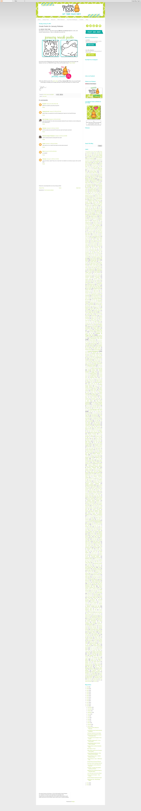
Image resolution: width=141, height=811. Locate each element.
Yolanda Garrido (45, 111)
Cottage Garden (88, 272)
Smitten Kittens (92, 592)
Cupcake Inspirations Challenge (92, 277)
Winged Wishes (89, 667)
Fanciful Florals (97, 310)
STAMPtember (99, 623)
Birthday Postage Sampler (90, 202)
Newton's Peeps (99, 499)
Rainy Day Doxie (98, 558)
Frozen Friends (93, 343)
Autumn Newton (93, 171)
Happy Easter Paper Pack (96, 362)
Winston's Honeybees (96, 671)
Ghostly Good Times (95, 347)
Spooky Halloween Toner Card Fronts (95, 611)
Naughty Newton (88, 444)
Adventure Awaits (95, 160)
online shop (55, 81)
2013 (88, 784)
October (89, 710)
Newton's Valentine (90, 516)
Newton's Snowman (96, 509)
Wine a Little (97, 666)
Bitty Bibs (89, 205)
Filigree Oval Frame (95, 318)
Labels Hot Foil (96, 408)
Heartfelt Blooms (91, 370)
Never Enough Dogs (98, 447)
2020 (88, 697)
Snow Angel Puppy (88, 594)
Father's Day (98, 314)
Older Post (78, 187)
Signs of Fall (87, 579)
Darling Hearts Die (91, 284)
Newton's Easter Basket (91, 485)
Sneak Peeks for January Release (94, 761)
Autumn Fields (95, 167)
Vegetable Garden (88, 657)
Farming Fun (91, 313)
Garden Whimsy (90, 346)
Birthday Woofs (89, 204)
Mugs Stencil (88, 441)
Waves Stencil (97, 661)
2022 (88, 693)
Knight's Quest (89, 408)
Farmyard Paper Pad (91, 314)
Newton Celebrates (89, 449)
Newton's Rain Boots (93, 504)
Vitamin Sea (93, 659)
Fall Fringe (97, 304)
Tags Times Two (95, 635)
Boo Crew (98, 211)
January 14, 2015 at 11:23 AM (53, 159)
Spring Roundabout (91, 620)
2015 (88, 705)
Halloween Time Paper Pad (91, 357)
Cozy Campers (88, 273)
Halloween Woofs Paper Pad (95, 358)
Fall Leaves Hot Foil (94, 305)
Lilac (100, 414)
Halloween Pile (87, 356)
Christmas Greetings (97, 246)
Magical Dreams (88, 428)
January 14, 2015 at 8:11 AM (50, 151)
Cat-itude (92, 237)
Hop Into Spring (95, 395)
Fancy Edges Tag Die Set (91, 312)
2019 (88, 699)
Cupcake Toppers (88, 278)
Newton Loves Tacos (89, 460)
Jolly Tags (100, 404)
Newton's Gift (94, 487)
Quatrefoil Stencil (88, 557)
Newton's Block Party (91, 471)
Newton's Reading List (89, 506)
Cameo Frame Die (96, 221)
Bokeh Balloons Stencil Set (96, 209)
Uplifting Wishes (93, 655)
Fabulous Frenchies (89, 303)
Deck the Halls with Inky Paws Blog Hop (93, 287)
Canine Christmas (96, 225)
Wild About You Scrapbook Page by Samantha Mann (94, 771)
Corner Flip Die (89, 271)
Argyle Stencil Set (93, 163)
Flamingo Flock (88, 323)
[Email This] (56, 94)
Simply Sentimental (96, 580)
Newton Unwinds (96, 462)
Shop (87, 19)
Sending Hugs (90, 571)
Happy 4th (87, 361)
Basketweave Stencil (96, 181)
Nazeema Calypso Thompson (48, 135)
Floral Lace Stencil (94, 326)
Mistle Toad (91, 437)
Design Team (46, 19)
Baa (93, 174)
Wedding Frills (88, 662)
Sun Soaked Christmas (89, 630)
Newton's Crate (89, 482)
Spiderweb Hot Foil (88, 607)
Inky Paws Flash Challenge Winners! (94, 763)
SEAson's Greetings (98, 569)
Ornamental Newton (88, 521)
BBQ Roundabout (96, 182)
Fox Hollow (91, 331)
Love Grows (87, 422)
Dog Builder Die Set (95, 292)
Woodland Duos (98, 676)
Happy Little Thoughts (91, 364)
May (88, 719)
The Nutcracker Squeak (97, 639)
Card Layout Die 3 (98, 230)
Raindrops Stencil (88, 558)
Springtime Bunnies (96, 622)
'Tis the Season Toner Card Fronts (91, 151)
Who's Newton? (61, 19)
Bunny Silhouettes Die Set (93, 218)
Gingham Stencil (88, 349)
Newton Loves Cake (89, 457)
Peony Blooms (99, 532)
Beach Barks (96, 183)
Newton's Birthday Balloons (96, 466)
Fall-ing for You (96, 307)
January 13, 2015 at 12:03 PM (61, 135)
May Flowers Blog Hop (93, 431)
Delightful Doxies (96, 288)
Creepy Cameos (97, 274)
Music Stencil (88, 442)
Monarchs (87, 438)
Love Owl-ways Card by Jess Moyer (94, 773)
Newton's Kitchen (88, 493)
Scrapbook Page (88, 566)
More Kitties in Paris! (91, 748)
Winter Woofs (99, 675)
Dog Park (86, 294)
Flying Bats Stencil (98, 329)
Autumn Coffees (88, 167)
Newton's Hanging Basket (96, 488)
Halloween (94, 352)
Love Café (90, 421)
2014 (88, 783)
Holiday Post (99, 390)
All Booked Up (98, 161)
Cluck (86, 261)
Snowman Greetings (93, 602)
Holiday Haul (95, 388)
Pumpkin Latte (90, 548)
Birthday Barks (97, 194)
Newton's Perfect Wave (90, 502)
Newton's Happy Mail (89, 489)
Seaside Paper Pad (88, 569)
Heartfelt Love (94, 374)
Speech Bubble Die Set (93, 606)
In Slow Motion (89, 400)
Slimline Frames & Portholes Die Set (93, 585)
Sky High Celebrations (92, 583)
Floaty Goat (89, 325)
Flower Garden (96, 328)
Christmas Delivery (93, 245)
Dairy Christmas (95, 282)
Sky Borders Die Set (97, 582)
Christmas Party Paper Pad (90, 248)
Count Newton (97, 272)
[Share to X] (59, 94)
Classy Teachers (93, 258)
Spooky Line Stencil (89, 612)
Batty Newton (88, 182)
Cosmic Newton (97, 271)
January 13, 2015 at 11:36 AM (53, 128)
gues (86, 351)
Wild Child (90, 666)
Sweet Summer (94, 633)
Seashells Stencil (96, 568)
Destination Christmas (97, 289)
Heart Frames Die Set (97, 368)
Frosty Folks (94, 342)
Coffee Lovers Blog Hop (94, 265)
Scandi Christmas (97, 564)
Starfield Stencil (89, 624)
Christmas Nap (97, 247)
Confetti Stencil (92, 269)
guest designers (93, 351)
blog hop (95, 208)
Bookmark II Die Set (89, 214)
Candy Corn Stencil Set (96, 224)
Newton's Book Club (89, 473)
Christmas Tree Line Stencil (96, 253)
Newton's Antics (98, 463)
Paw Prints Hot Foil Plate (94, 529)
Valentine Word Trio (97, 656)
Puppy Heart (87, 551)
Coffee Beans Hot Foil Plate (93, 262)
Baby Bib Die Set (99, 174)
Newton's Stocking (88, 510)
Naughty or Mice (98, 444)
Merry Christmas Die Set (95, 435)
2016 (88, 704)
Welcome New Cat (96, 662)
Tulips (88, 652)
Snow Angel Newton (97, 593)
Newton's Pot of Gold (90, 503)
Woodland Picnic (88, 677)
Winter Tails (92, 675)
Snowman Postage (92, 603)
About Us (53, 19)
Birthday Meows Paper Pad (92, 198)
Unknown (44, 128)
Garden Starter (99, 344)
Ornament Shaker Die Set (95, 520)
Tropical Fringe (88, 651)
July (88, 715)
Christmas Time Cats (96, 251)
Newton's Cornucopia (92, 479)
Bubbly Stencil (94, 216)
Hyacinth (99, 399)
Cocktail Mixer (93, 261)
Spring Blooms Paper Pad (97, 617)
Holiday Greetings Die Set (91, 387)
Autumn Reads (95, 173)
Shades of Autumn (96, 574)
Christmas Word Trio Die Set (95, 256)
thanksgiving (90, 639)
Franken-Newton (92, 339)
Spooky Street (95, 616)
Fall (87, 304)
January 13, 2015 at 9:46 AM (54, 119)
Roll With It (87, 563)
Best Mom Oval (92, 192)
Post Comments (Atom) (49, 190)
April (89, 721)
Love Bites (96, 420)
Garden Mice (92, 344)
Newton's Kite (95, 493)
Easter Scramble (88, 298)
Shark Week (91, 578)
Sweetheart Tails (96, 634)
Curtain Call (95, 279)
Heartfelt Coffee (94, 371)
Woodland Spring (98, 677)
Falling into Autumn (89, 308)
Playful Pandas (88, 542)
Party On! (96, 526)
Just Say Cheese (96, 405)
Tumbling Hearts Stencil (97, 652)
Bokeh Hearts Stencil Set (90, 210)
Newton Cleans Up (98, 449)
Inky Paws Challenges (72, 19)
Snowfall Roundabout (90, 599)
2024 (88, 690)
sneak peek (44, 96)
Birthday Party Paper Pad (94, 200)
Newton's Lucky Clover (95, 494)
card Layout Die (91, 230)
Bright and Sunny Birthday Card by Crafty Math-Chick (94, 735)
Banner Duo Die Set (95, 177)
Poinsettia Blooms (96, 542)
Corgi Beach (99, 269)
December (90, 707)
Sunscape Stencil (91, 632)
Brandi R (44, 103)
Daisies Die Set (92, 283)
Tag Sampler (87, 635)
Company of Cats (91, 268)
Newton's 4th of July (89, 463)
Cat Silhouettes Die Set (96, 236)
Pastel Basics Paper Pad (92, 527)
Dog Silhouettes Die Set (94, 294)
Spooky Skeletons (88, 614)
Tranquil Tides (88, 645)
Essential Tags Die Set (96, 299)
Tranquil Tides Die (97, 645)
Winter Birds (94, 673)
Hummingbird (94, 399)
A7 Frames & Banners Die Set (93, 158)
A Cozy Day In (89, 153)
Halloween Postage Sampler (97, 356)
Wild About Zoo (98, 665)
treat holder (87, 646)
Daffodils (98, 281)
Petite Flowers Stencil (94, 535)
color (86, 268)
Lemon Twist (87, 412)
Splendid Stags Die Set (90, 609)
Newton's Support (91, 513)
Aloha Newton (88, 162)
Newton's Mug (99, 497)
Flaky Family (97, 321)
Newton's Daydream (89, 484)
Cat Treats (87, 237)
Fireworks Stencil (94, 320)
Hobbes (91, 382)
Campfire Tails (88, 222)
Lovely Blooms (97, 425)
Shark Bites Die (95, 577)
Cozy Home (95, 273)
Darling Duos (99, 283)
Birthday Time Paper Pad (97, 203)
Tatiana (43, 143)
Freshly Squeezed (93, 341)
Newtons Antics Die (97, 516)
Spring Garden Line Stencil (91, 618)
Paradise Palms (88, 526)
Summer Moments (93, 628)
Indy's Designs (45, 119)
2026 (88, 687)
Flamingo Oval (95, 323)
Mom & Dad (97, 437)
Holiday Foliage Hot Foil (94, 384)
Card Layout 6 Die (91, 229)
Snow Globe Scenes (98, 596)
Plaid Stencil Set (96, 541)
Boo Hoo (87, 213)
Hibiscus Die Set (99, 379)
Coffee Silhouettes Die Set (96, 267)
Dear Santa (99, 284)
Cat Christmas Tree (95, 235)
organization (98, 519)
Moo (92, 438)
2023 (88, 692)
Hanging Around (88, 360)
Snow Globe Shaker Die (92, 597)
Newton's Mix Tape (97, 495)
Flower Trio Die (88, 329)
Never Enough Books (98, 446)
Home (39, 19)
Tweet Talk (94, 654)
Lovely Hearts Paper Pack (90, 426)
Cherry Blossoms (94, 240)
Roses (91, 563)
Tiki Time (95, 640)
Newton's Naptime (90, 498)
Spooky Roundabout (98, 612)
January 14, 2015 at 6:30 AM (51, 143)
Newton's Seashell (92, 508)
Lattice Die (91, 411)
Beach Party (91, 184)
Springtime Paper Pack (90, 623)
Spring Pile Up (99, 619)
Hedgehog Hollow (94, 377)
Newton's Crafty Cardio (97, 481)
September (90, 712)
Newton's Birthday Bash (93, 467)
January (89, 726)
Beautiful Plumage (93, 188)
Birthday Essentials (89, 195)
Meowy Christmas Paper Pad (96, 432)
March (89, 722)
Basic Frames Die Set (92, 179)
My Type (96, 442)
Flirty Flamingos (99, 324)
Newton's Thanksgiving (97, 514)
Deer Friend (89, 288)
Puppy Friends (98, 550)
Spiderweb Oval (97, 607)
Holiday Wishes (92, 394)
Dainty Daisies (88, 282)
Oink (92, 517)
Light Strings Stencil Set (93, 414)
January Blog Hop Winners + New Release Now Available (94, 754)
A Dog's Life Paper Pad (98, 153)
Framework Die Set (96, 338)
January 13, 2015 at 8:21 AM (52, 103)
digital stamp (95, 290)
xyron (100, 680)
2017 (88, 702)
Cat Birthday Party (96, 234)
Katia (43, 151)
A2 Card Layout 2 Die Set (97, 156)
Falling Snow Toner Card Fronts (96, 309)
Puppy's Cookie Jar (94, 553)
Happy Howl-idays (88, 363)
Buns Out (94, 219)
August (89, 714)
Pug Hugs (96, 547)
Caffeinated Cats (95, 220)
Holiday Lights (93, 390)
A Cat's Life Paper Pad (98, 152)
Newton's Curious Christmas (92, 483)
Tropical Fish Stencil (96, 650)
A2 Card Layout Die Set (91, 157)
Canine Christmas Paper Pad (90, 226)
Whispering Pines (89, 665)
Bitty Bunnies (95, 205)
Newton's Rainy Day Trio (96, 505)
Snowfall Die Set (96, 598)
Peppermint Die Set (91, 534)
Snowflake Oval (94, 601)
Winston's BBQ (93, 669)
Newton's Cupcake (97, 482)
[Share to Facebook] (61, 94)
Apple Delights (96, 162)
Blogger (72, 801)
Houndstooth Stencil (94, 398)
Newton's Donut (99, 484)
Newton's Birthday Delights (90, 468)
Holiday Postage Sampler (92, 392)
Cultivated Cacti (88, 276)
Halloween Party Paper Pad (94, 355)
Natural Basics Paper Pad (96, 443)
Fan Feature (89, 310)
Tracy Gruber (72, 62)
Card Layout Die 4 (90, 231)
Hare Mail (99, 366)
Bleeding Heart (88, 208)
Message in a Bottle (89, 436)
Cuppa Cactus (88, 279)
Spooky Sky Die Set (97, 614)
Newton (99, 448)
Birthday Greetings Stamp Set (97, 197)
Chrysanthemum (88, 257)
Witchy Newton (90, 676)
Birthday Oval (91, 199)
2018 (88, 700)
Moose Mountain (99, 438)
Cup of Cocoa (97, 276)
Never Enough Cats (90, 447)
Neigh (88, 446)
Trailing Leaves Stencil (94, 644)
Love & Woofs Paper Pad (96, 419)
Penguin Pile (92, 532)
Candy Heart (87, 225)
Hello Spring (98, 378)
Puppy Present (94, 552)
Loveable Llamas (88, 425)
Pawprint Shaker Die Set (90, 531)
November (90, 709)
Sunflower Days (99, 630)
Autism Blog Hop (95, 165)
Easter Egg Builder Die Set (96, 295)
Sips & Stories (87, 582)
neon (92, 446)
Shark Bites (87, 577)
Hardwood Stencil (91, 366)
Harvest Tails (94, 367)
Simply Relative (94, 579)
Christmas (92, 241)
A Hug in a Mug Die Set (92, 155)
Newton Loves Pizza (96, 458)
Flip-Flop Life (92, 324)
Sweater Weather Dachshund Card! (94, 777)
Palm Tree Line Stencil (96, 524)
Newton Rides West (93, 461)
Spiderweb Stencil (88, 608)
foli (87, 330)
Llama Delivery (94, 415)
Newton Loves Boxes (95, 456)
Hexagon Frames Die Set (89, 379)
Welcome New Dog (89, 664)
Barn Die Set (100, 178)
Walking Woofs (93, 660)
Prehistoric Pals (88, 547)
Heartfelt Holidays (93, 373)
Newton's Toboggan (90, 515)
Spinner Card (97, 608)
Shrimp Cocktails (98, 578)
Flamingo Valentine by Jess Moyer (94, 733)
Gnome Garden (97, 349)
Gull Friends (87, 352)
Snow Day (96, 594)
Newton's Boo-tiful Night (95, 472)
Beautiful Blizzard (91, 186)
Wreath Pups (94, 680)
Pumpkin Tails (91, 550)
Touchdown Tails (92, 643)
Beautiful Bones (94, 187)
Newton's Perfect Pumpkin (93, 500)
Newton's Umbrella (98, 515)
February (89, 724)
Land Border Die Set (95, 410)
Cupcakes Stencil (97, 278)
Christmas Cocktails (93, 243)
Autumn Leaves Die (98, 168)
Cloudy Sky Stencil (95, 260)
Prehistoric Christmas (97, 546)
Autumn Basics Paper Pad (95, 166)
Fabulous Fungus (99, 303)
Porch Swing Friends (89, 545)
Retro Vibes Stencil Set (97, 562)
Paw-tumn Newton (96, 530)
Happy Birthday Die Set (94, 361)
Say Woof (90, 564)
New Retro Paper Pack (91, 448)
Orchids (92, 519)
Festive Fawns (94, 315)
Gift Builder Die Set (96, 348)
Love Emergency (98, 421)
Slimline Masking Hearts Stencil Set (91, 589)
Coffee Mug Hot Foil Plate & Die (90, 266)
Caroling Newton (92, 232)
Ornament (87, 520)
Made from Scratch (96, 427)
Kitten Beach (87, 407)
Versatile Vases (97, 657)
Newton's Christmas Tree (89, 478)
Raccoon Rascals (96, 557)
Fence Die (87, 315)
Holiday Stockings (95, 393)
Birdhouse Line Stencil (94, 193)
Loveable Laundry (96, 424)
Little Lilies (87, 415)
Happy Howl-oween (98, 363)
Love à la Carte (88, 420)
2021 (88, 695)
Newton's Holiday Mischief (94, 492)
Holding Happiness (98, 382)
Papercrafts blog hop (96, 525)
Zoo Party (95, 681)
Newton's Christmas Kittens (96, 477)
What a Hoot (97, 664)
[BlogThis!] (58, 94)
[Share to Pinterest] (62, 94)
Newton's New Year (91, 499)
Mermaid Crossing (92, 433)
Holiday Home (93, 389)
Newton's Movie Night (89, 497)
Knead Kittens (94, 407)
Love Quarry (87, 424)
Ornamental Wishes (98, 521)
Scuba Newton (98, 566)
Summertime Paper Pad (95, 629)
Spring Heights (93, 619)
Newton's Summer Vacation (96, 511)
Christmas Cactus (94, 242)
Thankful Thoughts (89, 638)
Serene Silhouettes (94, 573)
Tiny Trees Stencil (93, 641)
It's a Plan (93, 403)
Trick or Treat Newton (94, 649)
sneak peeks (89, 593)
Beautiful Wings (92, 189)
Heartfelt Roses (93, 376)
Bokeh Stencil (99, 210)
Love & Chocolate (94, 416)
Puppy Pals (95, 551)
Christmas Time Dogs (89, 252)
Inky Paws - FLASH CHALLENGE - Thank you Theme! (94, 768)
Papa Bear (87, 525)
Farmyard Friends (99, 313)
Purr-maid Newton (95, 556)
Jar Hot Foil (94, 404)
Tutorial (88, 654)
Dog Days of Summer (96, 293)
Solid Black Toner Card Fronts (96, 604)
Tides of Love (89, 640)
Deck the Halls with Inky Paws (92, 286)
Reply (43, 107)
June (89, 717)
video (86, 659)
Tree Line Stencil (94, 646)
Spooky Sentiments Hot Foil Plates (93, 613)
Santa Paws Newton (98, 563)
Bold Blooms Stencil (90, 211)
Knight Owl (100, 407)
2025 (88, 688)
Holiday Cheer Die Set (92, 383)
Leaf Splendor (98, 411)
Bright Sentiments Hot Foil (92, 215)
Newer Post (41, 187)
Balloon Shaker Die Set (91, 176)
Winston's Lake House (89, 672)
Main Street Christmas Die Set (92, 430)
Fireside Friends (93, 319)
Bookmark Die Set (95, 213)
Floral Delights (95, 325)
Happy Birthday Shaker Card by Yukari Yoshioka (93, 744)
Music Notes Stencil (97, 441)
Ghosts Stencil (88, 348)
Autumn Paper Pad (93, 172)
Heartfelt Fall (94, 372)
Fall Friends (91, 304)
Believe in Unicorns (93, 191)
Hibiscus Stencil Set (90, 381)
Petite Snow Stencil (94, 537)
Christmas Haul (88, 247)
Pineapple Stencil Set (93, 540)
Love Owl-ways (96, 422)
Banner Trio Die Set (89, 178)
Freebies (81, 19)
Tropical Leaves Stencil (97, 651)
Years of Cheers (88, 681)
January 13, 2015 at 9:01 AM (55, 111)
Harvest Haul (87, 367)
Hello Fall (92, 378)
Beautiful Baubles (99, 184)
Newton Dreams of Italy (92, 451)
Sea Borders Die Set (90, 567)
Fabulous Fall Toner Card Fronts (95, 302)
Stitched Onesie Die (92, 625)
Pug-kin (100, 547)
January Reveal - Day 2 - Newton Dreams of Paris (94, 756)
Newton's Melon (88, 495)
